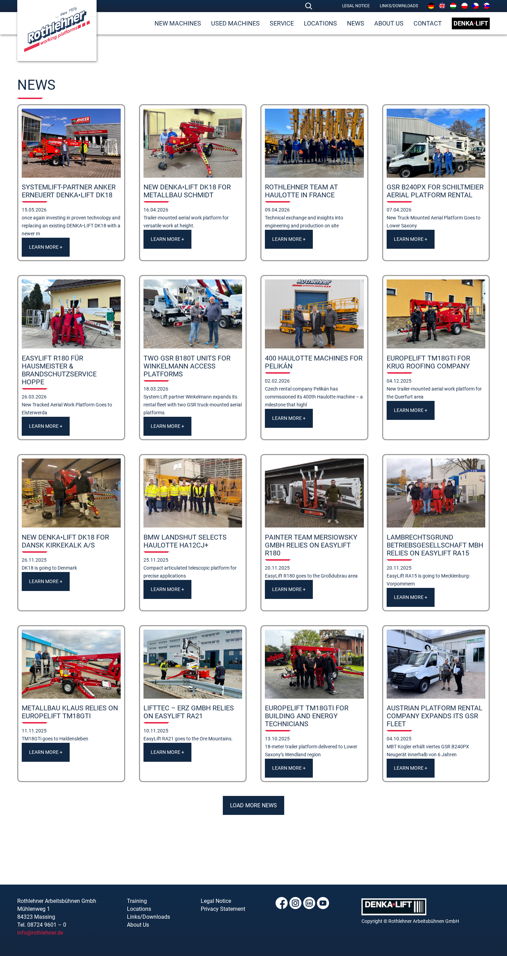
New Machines (178, 23)
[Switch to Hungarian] (453, 6)
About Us (389, 23)
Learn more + (45, 247)
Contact (428, 23)
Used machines (235, 23)
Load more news (253, 805)
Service (282, 23)
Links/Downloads (399, 5)
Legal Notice (356, 5)
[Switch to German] (431, 6)
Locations (320, 23)
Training (137, 901)
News (355, 23)
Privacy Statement (223, 909)
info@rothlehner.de (40, 932)
